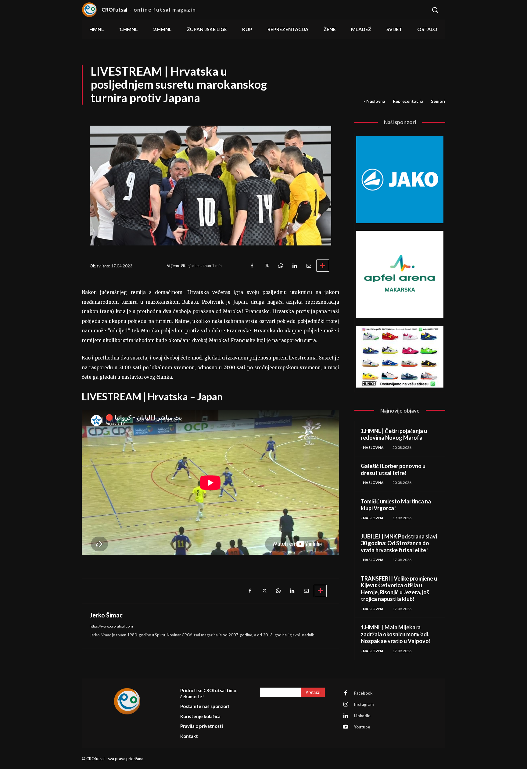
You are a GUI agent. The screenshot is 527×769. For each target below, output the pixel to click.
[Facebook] (252, 265)
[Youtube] (345, 726)
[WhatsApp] (280, 265)
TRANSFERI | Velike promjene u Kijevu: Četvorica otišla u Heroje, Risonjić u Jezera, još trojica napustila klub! (399, 589)
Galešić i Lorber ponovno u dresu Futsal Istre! (393, 469)
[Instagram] (345, 704)
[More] (322, 265)
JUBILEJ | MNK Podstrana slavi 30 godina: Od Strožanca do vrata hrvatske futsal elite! (399, 543)
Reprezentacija (408, 101)
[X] (266, 265)
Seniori (438, 101)
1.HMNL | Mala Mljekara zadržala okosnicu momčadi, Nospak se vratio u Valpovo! (396, 634)
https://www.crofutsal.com (111, 626)
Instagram (364, 704)
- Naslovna (374, 101)
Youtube (362, 726)
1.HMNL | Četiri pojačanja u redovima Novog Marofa (394, 434)
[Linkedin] (294, 265)
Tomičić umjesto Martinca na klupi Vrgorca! (396, 505)
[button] (435, 10)
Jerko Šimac (106, 615)
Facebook (363, 693)
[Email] (308, 265)
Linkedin (362, 715)
